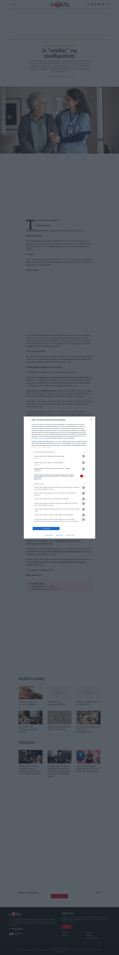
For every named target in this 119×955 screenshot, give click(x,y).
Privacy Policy (70, 535)
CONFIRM (46, 528)
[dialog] (59, 477)
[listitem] (59, 452)
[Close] (91, 420)
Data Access (59, 535)
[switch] (82, 456)
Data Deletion (49, 535)
